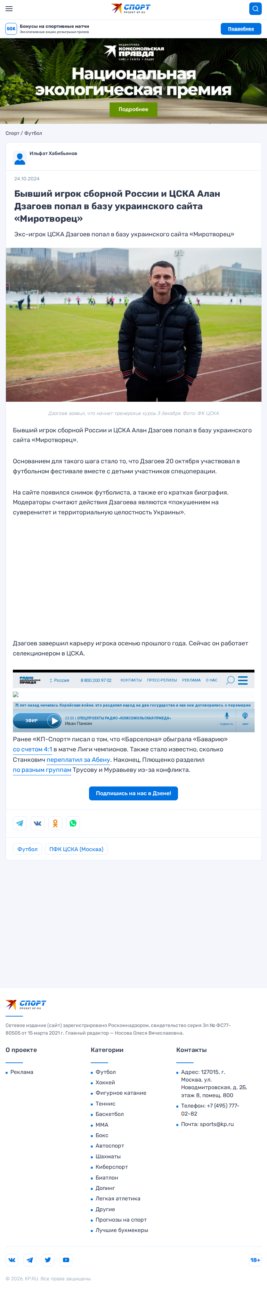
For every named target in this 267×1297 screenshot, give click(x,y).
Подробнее (241, 28)
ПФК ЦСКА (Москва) (76, 849)
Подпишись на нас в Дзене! (133, 793)
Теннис (105, 1103)
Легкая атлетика (118, 1198)
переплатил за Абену (78, 760)
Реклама (21, 1072)
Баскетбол (110, 1114)
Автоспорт (110, 1145)
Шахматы (108, 1156)
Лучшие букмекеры (122, 1230)
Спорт (12, 133)
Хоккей (105, 1082)
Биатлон (107, 1177)
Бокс (102, 1135)
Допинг (105, 1188)
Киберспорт (112, 1167)
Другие (105, 1209)
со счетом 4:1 (32, 749)
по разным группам (42, 770)
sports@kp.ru (217, 1124)
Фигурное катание (121, 1093)
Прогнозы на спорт (121, 1219)
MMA (102, 1124)
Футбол (33, 133)
